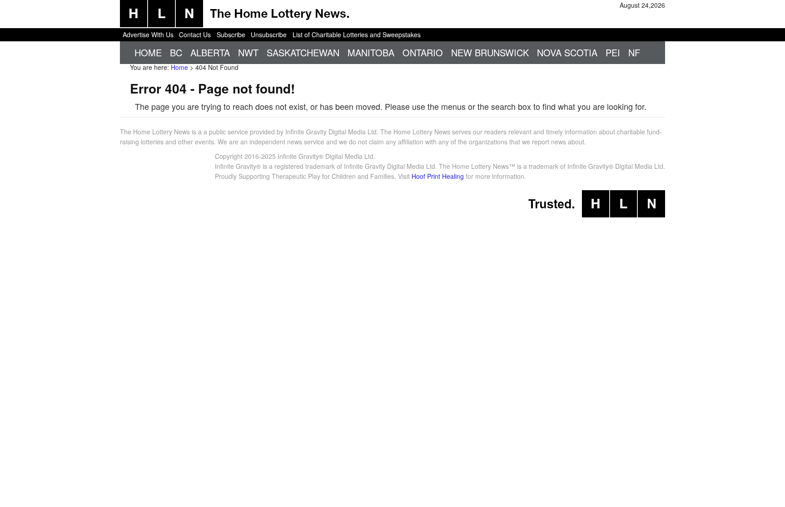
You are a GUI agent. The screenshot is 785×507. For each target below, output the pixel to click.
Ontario (422, 52)
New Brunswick (490, 52)
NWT (248, 52)
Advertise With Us (148, 34)
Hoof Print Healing (438, 176)
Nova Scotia (567, 52)
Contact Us (195, 34)
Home (148, 52)
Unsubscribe (269, 34)
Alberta (210, 52)
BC (176, 52)
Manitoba (371, 52)
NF (634, 52)
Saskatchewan (303, 52)
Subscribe (231, 34)
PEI (613, 52)
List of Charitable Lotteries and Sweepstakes (357, 34)
